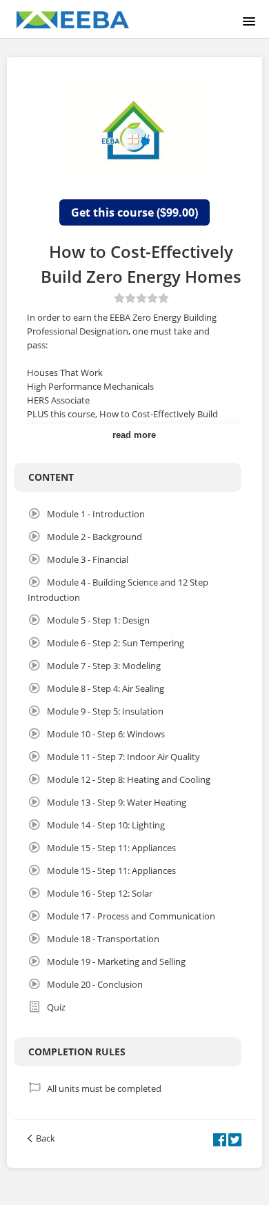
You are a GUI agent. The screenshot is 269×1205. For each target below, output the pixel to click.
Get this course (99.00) (134, 212)
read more (134, 435)
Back (45, 1138)
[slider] (141, 297)
